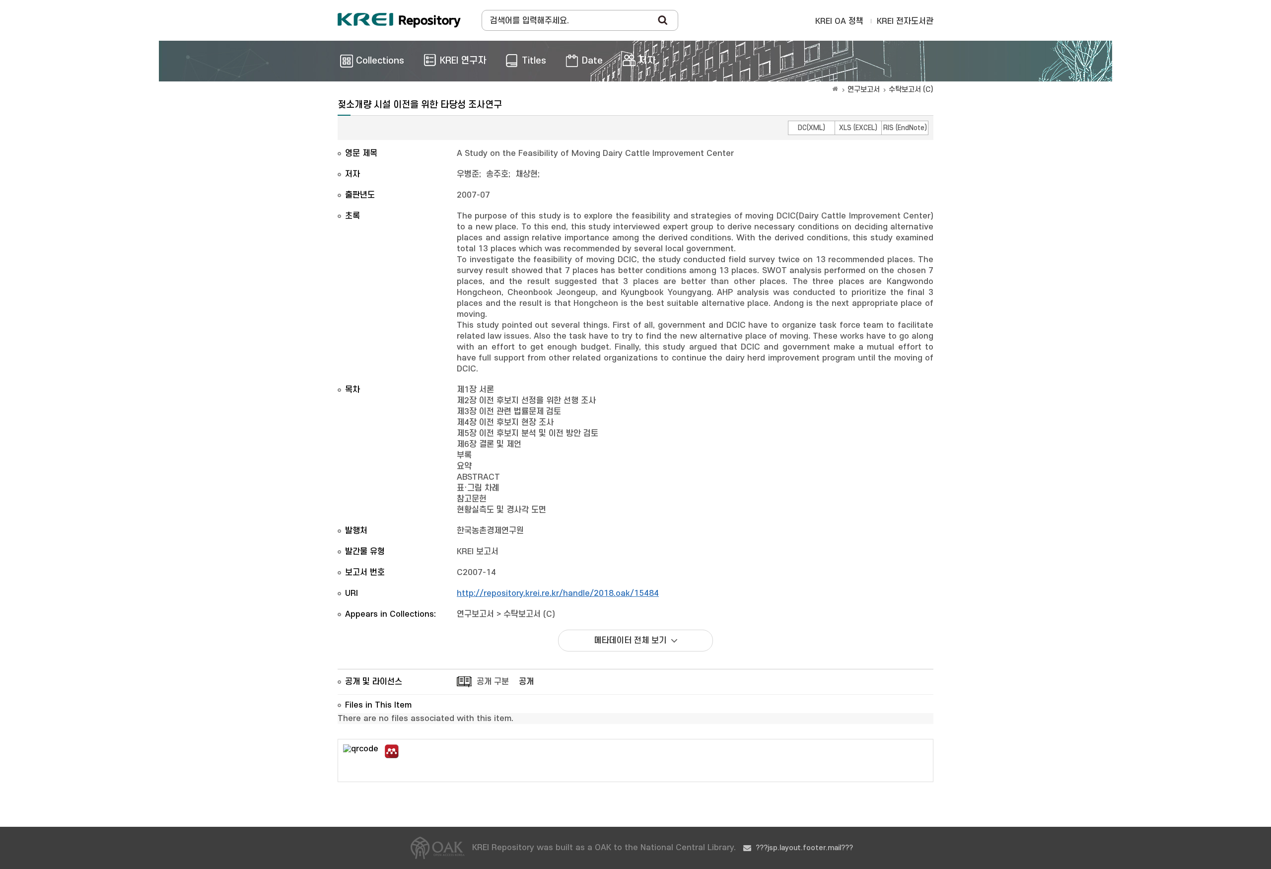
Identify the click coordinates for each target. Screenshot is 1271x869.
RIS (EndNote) (905, 128)
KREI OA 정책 (839, 21)
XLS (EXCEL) (858, 128)
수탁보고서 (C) (911, 89)
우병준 (468, 174)
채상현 (526, 174)
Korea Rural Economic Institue (399, 20)
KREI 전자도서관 (905, 21)
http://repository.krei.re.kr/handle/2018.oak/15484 (558, 593)
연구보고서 (863, 89)
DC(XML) (811, 128)
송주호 (497, 174)
